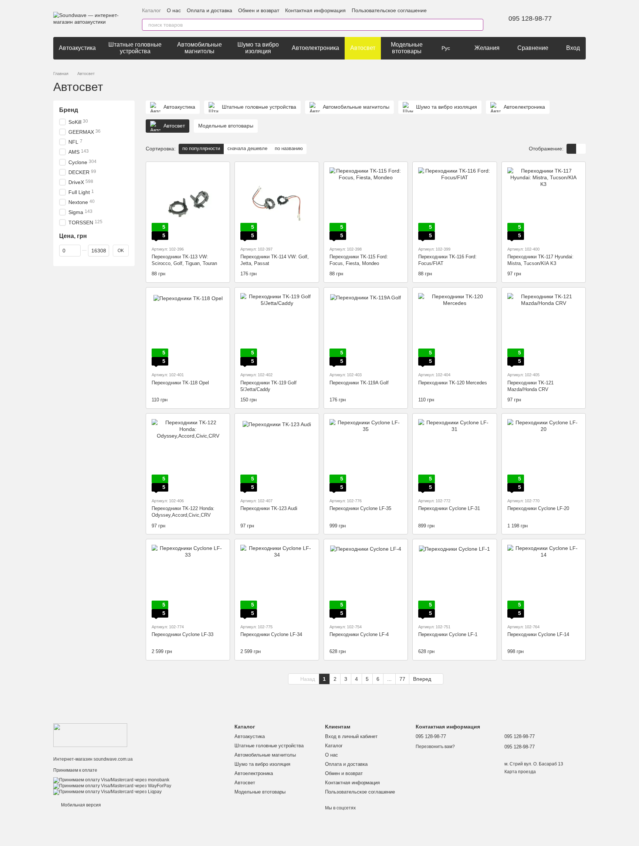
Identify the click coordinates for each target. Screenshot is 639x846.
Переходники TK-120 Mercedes (452, 382)
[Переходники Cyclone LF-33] (188, 581)
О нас (174, 10)
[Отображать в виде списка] (581, 149)
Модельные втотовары (407, 47)
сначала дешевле (247, 148)
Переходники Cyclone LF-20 (538, 508)
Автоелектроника (315, 48)
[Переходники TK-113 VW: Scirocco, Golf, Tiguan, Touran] (188, 203)
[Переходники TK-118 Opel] (188, 329)
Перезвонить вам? (435, 746)
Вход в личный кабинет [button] (351, 736)
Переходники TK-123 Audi (268, 508)
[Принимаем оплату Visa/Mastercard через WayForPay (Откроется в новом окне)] (112, 785)
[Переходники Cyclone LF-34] (276, 581)
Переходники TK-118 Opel (180, 382)
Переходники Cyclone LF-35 (360, 508)
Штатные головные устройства (135, 47)
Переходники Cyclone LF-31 (449, 508)
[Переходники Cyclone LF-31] (454, 455)
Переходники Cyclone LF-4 (359, 634)
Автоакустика (77, 48)
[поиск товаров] (477, 25)
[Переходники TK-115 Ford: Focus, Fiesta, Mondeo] (365, 203)
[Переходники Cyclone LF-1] (454, 581)
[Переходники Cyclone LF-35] (365, 455)
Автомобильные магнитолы (199, 47)
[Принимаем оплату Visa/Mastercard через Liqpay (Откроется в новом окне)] (107, 791)
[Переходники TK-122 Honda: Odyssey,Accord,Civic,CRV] (188, 455)
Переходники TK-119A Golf (359, 382)
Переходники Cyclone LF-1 (447, 634)
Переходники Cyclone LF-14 (538, 634)
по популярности (201, 148)
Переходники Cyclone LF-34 (271, 634)
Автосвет (362, 48)
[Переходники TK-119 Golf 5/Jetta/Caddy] (276, 329)
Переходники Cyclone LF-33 (182, 634)
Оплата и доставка (209, 10)
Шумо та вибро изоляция (258, 47)
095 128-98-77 (530, 18)
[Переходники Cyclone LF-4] (365, 581)
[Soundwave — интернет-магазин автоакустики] (90, 734)
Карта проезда (520, 771)
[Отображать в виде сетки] (571, 149)
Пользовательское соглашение (389, 10)
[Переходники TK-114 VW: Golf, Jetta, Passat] (276, 203)
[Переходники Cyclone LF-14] (543, 581)
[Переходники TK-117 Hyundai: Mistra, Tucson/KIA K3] (543, 203)
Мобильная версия (80, 805)
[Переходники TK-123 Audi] (276, 455)
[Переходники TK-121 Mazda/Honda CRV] (543, 329)
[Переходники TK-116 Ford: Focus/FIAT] (454, 203)
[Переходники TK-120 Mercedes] (454, 329)
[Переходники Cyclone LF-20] (543, 455)
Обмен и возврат (258, 10)
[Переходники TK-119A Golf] (365, 329)
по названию (289, 148)
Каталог (151, 10)
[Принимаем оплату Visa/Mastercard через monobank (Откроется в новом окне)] (111, 779)
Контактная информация (315, 10)
